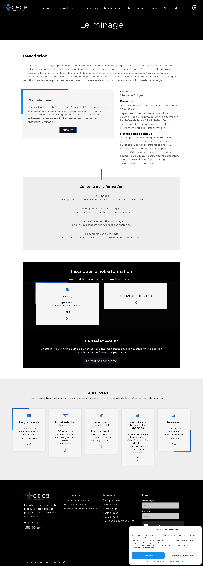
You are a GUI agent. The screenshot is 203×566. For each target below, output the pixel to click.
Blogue (154, 8)
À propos (47, 8)
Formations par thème (101, 361)
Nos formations (113, 8)
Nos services (88, 8)
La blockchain (67, 8)
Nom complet (148, 500)
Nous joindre (171, 8)
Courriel (146, 511)
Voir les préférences (182, 555)
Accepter (148, 555)
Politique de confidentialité (173, 561)
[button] (197, 529)
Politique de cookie (154, 561)
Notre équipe (136, 8)
